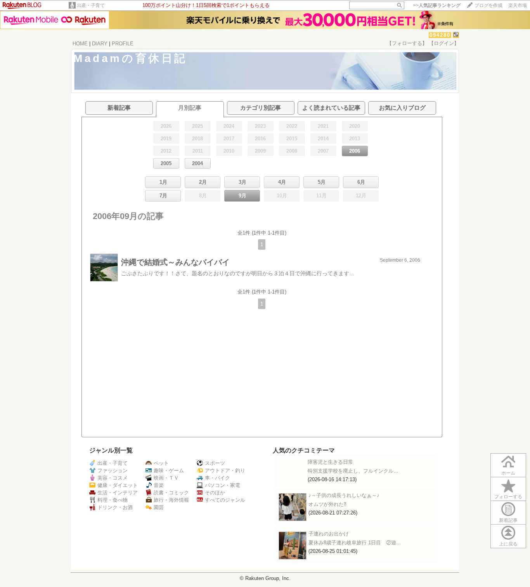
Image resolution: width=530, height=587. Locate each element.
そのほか (215, 492)
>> (437, 5)
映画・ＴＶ (166, 478)
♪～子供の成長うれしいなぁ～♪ (343, 495)
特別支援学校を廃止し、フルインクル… (353, 471)
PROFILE (122, 44)
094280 (440, 35)
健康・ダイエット (117, 485)
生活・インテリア (117, 492)
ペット (161, 463)
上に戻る (508, 544)
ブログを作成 (488, 5)
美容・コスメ (112, 478)
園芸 (159, 507)
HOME (80, 44)
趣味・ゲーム (169, 470)
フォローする (508, 496)
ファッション (112, 470)
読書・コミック (171, 492)
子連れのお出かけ (328, 534)
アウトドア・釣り (225, 470)
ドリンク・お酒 (115, 507)
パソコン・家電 (222, 485)
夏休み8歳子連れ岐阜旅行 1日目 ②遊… (354, 543)
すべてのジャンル (225, 500)
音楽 (159, 485)
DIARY (99, 44)
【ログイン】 (444, 43)
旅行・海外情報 (171, 500)
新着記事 (508, 520)
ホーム (508, 473)
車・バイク (217, 478)
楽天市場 (517, 5)
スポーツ (215, 463)
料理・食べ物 (112, 500)
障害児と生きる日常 (330, 462)
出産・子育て (91, 5)
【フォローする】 (407, 43)
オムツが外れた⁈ (327, 504)
